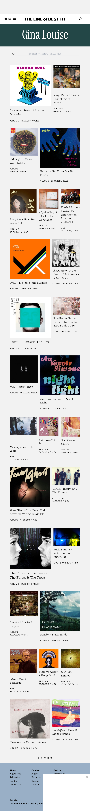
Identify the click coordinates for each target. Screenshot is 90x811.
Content (36, 770)
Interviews (58, 498)
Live (63, 228)
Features (36, 777)
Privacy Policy (38, 803)
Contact (14, 781)
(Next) (48, 758)
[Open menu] (84, 19)
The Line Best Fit (45, 19)
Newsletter (15, 773)
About (13, 770)
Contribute (15, 784)
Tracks (35, 781)
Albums (14, 121)
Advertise (15, 777)
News (35, 773)
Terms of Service (18, 803)
